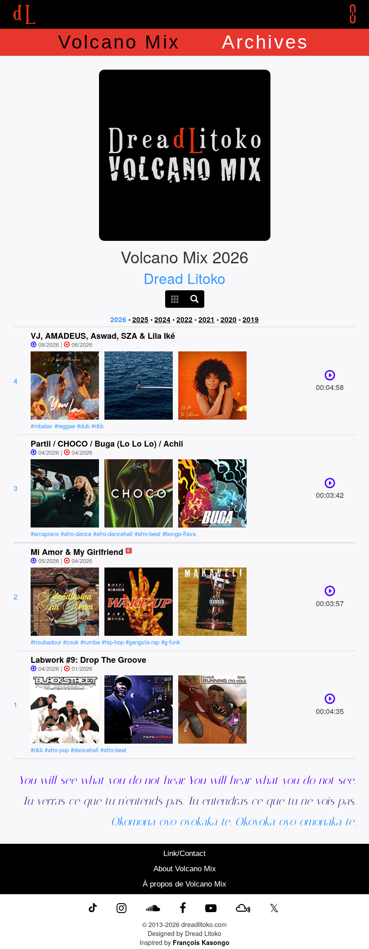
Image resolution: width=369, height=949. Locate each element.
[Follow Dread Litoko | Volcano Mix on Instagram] (121, 907)
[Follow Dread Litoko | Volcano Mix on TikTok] (92, 907)
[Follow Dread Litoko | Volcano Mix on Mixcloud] (243, 907)
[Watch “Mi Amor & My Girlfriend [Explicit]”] (329, 593)
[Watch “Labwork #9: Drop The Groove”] (329, 701)
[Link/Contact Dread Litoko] (346, 13)
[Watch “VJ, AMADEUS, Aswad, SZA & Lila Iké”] (329, 377)
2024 (162, 319)
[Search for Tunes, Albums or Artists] (194, 299)
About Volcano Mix (184, 869)
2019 (251, 319)
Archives (265, 42)
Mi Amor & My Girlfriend (77, 552)
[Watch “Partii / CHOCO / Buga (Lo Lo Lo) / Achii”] (329, 485)
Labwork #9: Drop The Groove (88, 659)
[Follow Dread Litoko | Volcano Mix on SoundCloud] (153, 907)
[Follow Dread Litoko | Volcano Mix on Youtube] (210, 907)
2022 (184, 319)
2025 (140, 319)
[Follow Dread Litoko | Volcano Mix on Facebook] (183, 907)
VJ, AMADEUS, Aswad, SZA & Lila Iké (103, 335)
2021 (206, 319)
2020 (228, 319)
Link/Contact (184, 853)
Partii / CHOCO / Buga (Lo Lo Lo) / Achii (107, 443)
